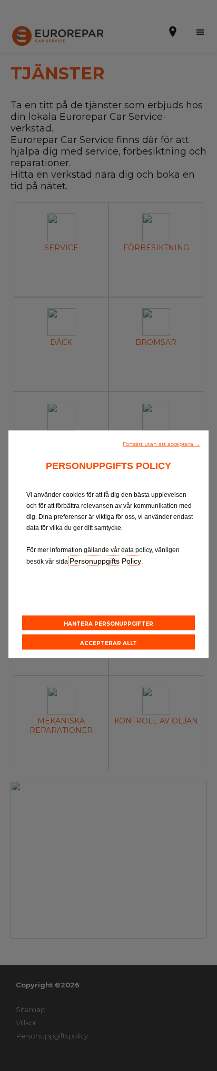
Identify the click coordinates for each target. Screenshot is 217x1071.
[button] (161, 442)
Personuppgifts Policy (105, 560)
